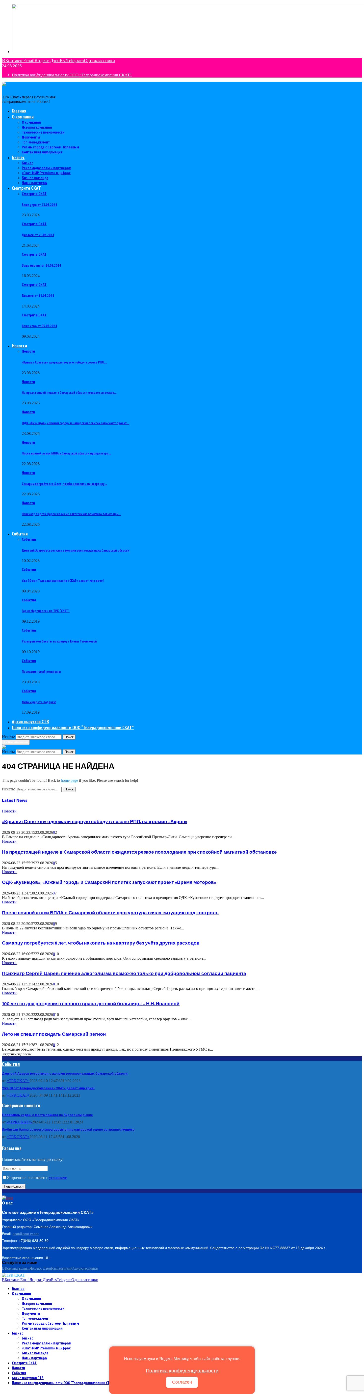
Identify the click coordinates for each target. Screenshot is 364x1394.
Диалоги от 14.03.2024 (38, 295)
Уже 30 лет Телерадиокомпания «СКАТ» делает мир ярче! (63, 580)
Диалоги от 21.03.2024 (38, 235)
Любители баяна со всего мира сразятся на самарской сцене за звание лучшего (68, 1129)
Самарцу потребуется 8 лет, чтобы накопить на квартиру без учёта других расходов (101, 943)
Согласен (182, 1382)
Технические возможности (43, 132)
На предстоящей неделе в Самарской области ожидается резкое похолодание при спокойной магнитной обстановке (139, 852)
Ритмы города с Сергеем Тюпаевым (50, 146)
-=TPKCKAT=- (19, 1122)
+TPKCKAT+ (18, 1095)
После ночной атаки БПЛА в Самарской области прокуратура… (66, 453)
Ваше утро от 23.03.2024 (39, 204)
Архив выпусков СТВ (30, 722)
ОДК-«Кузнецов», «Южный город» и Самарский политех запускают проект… (75, 423)
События (20, 534)
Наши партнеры (34, 182)
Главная (19, 111)
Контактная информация (42, 151)
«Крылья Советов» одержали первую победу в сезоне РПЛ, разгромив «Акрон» (94, 822)
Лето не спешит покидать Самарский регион (54, 1034)
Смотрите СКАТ (26, 188)
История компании (37, 127)
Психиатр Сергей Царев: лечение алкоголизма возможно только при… (71, 514)
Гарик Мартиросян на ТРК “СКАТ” (46, 611)
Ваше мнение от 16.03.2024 (41, 265)
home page (69, 780)
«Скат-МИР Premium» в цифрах (46, 172)
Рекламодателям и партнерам (46, 167)
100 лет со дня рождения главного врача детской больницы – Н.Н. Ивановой (91, 1004)
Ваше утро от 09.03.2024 (39, 326)
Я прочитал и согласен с (37, 1177)
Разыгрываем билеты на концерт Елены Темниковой (59, 641)
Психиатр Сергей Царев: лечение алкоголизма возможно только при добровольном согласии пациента (124, 973)
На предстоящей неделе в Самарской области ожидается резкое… (69, 392)
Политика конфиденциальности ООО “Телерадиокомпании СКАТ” (72, 75)
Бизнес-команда (35, 177)
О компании (23, 117)
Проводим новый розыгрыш (41, 671)
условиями (58, 1177)
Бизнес (18, 157)
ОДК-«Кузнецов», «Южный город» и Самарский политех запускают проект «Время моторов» (109, 882)
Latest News (14, 800)
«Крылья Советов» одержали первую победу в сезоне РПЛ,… (64, 362)
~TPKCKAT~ (18, 1081)
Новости (19, 346)
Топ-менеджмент (36, 141)
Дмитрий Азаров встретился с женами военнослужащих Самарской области (75, 550)
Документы (31, 137)
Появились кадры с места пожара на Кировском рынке (47, 1115)
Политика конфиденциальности (182, 1370)
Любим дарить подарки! (39, 702)
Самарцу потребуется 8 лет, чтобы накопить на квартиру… (64, 483)
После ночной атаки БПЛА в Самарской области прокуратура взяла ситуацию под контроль (110, 913)
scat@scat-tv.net (26, 1234)
